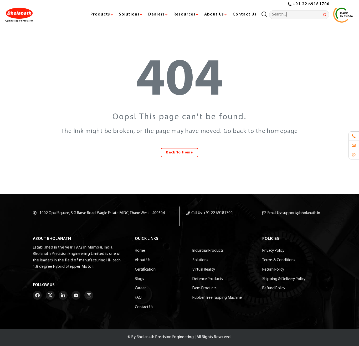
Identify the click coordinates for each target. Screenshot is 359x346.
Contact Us (245, 14)
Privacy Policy (273, 251)
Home (140, 251)
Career (140, 288)
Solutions (200, 260)
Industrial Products (208, 251)
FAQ (138, 298)
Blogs (139, 279)
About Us (142, 260)
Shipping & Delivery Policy (283, 279)
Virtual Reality (203, 270)
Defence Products (207, 279)
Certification (145, 270)
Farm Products (204, 288)
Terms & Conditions (278, 260)
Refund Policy (273, 288)
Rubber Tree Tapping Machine (217, 298)
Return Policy (273, 270)
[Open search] (265, 15)
